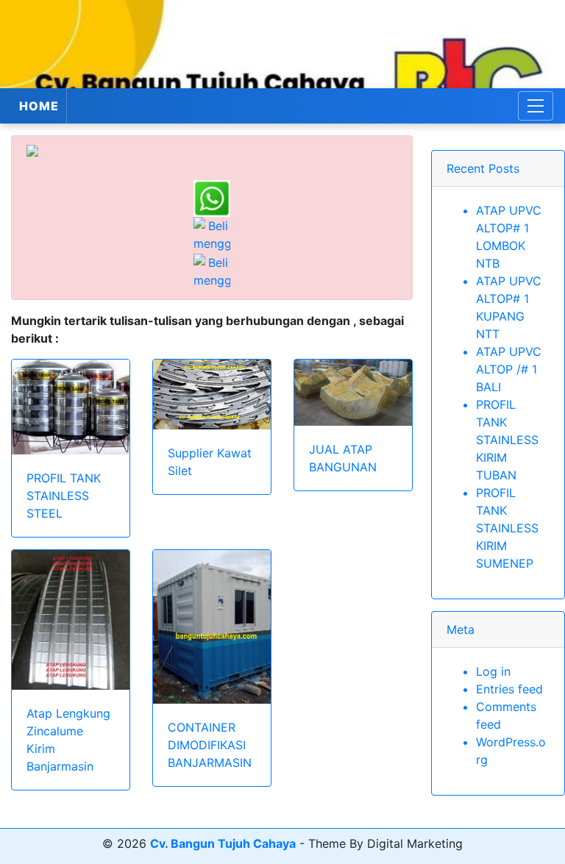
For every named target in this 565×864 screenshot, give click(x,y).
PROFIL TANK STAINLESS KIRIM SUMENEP (507, 528)
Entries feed (509, 689)
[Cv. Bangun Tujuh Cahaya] (282, 44)
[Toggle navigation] (535, 106)
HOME (39, 106)
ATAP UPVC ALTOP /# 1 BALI (508, 369)
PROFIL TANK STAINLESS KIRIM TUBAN (507, 439)
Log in (493, 671)
